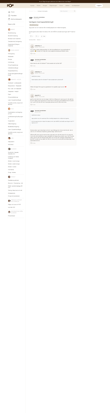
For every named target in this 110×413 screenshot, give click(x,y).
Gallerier (67, 5)
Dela (44, 36)
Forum (61, 5)
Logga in (99, 5)
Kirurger (45, 5)
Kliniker (38, 5)
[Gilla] (31, 36)
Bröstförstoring (34, 25)
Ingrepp (32, 5)
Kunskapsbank (75, 5)
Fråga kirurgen (53, 5)
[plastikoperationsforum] (9, 5)
